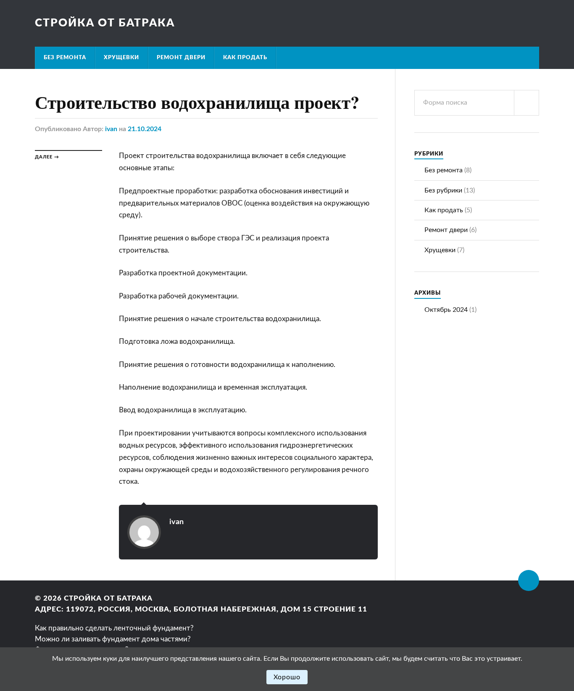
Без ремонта (65, 57)
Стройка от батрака (105, 23)
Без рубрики (443, 190)
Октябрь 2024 (446, 309)
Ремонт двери (181, 57)
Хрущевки (121, 57)
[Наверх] (528, 580)
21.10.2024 (144, 129)
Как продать (245, 57)
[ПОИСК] (526, 103)
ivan (111, 129)
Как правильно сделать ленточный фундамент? (114, 628)
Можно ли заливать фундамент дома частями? (113, 639)
